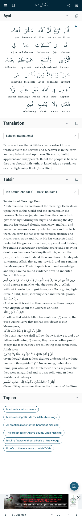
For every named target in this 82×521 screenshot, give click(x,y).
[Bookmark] (13, 5)
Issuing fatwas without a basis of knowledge (32, 440)
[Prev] (5, 515)
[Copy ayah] (76, 16)
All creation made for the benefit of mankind (32, 424)
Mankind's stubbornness (21, 409)
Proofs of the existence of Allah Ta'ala (28, 448)
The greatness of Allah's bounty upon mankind (34, 432)
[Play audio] (75, 26)
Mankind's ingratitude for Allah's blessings (31, 417)
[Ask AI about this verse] (74, 486)
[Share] (68, 5)
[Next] (76, 515)
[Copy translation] (76, 123)
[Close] (78, 497)
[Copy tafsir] (76, 179)
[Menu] (5, 5)
